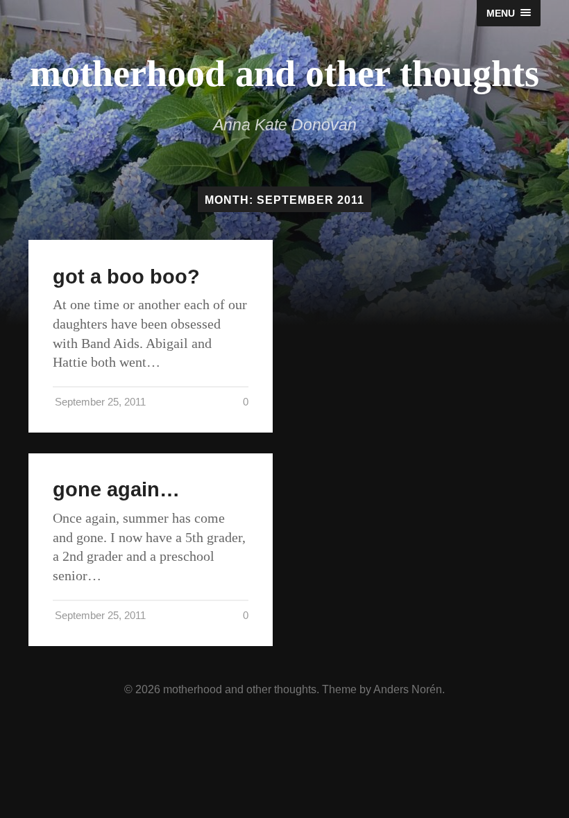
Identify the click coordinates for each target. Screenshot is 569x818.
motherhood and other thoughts (284, 73)
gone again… (116, 489)
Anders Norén (407, 689)
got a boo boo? (126, 277)
